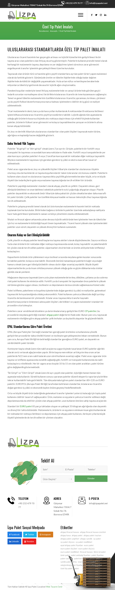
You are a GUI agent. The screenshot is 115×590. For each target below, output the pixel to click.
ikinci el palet (100, 552)
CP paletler (91, 311)
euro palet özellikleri (69, 552)
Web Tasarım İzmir (54, 587)
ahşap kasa (65, 535)
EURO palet (26, 406)
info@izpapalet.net (98, 3)
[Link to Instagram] (101, 15)
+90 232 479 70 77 (74, 3)
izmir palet (65, 555)
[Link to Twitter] (96, 15)
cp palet (97, 538)
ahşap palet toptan (92, 535)
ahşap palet (53, 314)
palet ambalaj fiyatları (80, 555)
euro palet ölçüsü (86, 548)
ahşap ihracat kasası (69, 532)
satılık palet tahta (68, 561)
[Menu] (79, 15)
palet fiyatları (97, 555)
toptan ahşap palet (93, 565)
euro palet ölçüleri (68, 548)
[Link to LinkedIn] (105, 15)
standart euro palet (87, 561)
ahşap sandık (86, 538)
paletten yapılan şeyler (84, 558)
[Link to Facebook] (92, 15)
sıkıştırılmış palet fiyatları (71, 565)
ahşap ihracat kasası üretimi (93, 532)
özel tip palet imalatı (69, 568)
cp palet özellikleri (84, 542)
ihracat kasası (86, 552)
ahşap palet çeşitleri (69, 538)
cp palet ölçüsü (67, 542)
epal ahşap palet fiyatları (71, 545)
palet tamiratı (66, 558)
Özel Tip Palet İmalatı (57, 27)
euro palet (89, 545)
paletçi (99, 558)
